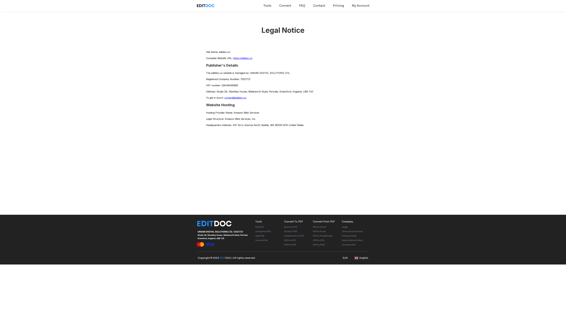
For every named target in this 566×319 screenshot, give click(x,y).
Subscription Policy (352, 240)
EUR (345, 257)
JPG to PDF (290, 240)
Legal (345, 227)
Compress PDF (263, 231)
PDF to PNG (319, 244)
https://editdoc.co (242, 58)
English (363, 257)
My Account (360, 6)
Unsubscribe (349, 244)
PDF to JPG (319, 240)
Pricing (338, 6)
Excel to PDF (290, 231)
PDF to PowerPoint (323, 236)
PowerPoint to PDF (294, 236)
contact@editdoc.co (235, 97)
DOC (205, 5)
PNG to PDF (290, 244)
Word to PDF (290, 227)
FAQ (302, 6)
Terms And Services (352, 231)
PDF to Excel (319, 231)
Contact (319, 6)
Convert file (261, 240)
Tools (267, 6)
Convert (285, 6)
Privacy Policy (349, 236)
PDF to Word (319, 227)
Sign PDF (259, 236)
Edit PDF (259, 227)
